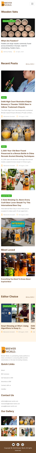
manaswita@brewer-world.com (10, 403)
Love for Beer (6, 196)
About (3, 370)
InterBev (3, 389)
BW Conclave (5, 374)
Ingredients (7, 306)
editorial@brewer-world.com (9, 401)
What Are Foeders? (9, 41)
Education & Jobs (9, 21)
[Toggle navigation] (32, 4)
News (4, 97)
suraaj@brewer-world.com (9, 406)
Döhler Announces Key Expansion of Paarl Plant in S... (14, 327)
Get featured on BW (7, 378)
